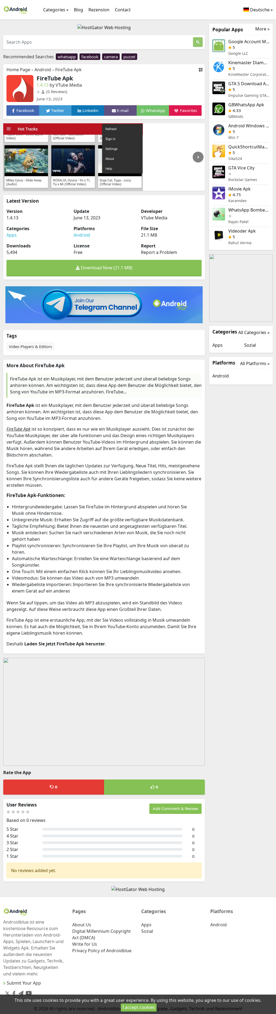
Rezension (98, 10)
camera (111, 56)
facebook (89, 56)
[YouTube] (27, 992)
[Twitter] (7, 993)
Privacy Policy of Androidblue (102, 951)
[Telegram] (19, 992)
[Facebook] (12, 992)
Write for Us (84, 944)
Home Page (18, 70)
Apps (11, 235)
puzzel (129, 56)
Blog (78, 10)
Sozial (250, 345)
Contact (123, 10)
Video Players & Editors (30, 346)
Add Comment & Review (175, 808)
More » (262, 29)
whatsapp (67, 56)
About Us (81, 925)
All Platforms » (255, 363)
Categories (54, 10)
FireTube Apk (68, 70)
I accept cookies (138, 1007)
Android (42, 70)
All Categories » (254, 332)
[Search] (198, 42)
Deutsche (259, 10)
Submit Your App (24, 983)
